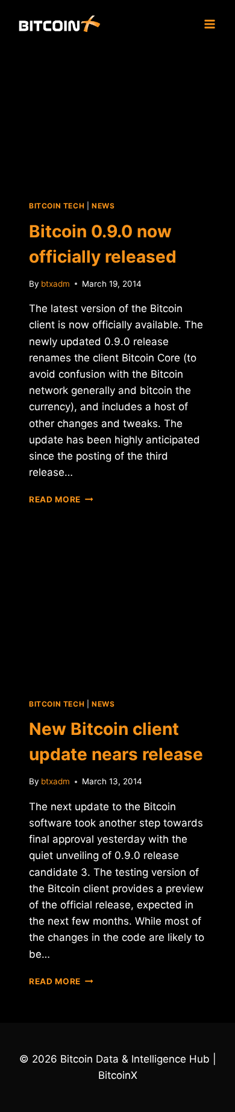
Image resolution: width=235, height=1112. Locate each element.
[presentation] (117, 117)
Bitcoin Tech (56, 205)
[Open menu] (209, 23)
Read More (61, 499)
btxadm (55, 284)
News (103, 205)
